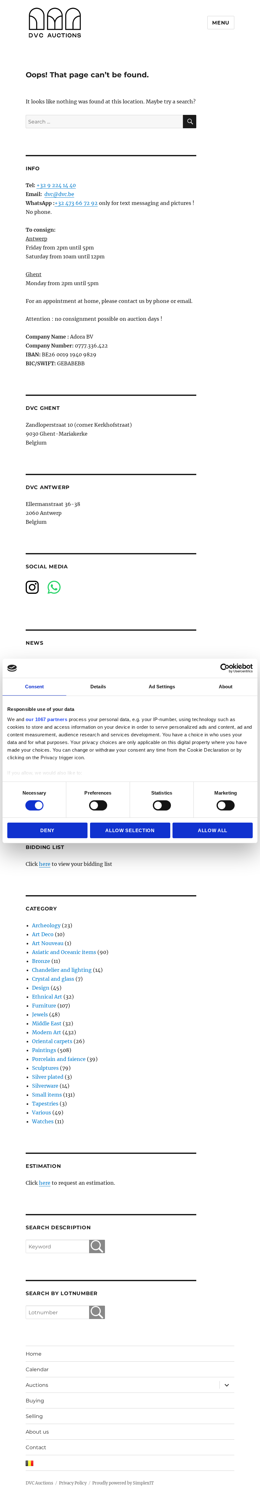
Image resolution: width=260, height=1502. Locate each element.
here (44, 864)
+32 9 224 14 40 (56, 185)
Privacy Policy (73, 1483)
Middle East (47, 1023)
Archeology (46, 925)
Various (41, 1112)
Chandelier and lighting (62, 970)
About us (37, 1432)
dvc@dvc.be (59, 194)
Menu (221, 23)
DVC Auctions (39, 1483)
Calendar (37, 1369)
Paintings (44, 1050)
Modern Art (46, 1032)
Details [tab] (98, 686)
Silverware (45, 1086)
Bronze (41, 961)
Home (34, 1354)
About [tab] (226, 686)
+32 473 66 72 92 (76, 203)
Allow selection (130, 830)
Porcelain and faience (59, 1059)
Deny (47, 830)
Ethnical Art (47, 996)
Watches (43, 1121)
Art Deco (43, 934)
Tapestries (45, 1103)
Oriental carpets (52, 1041)
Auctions (37, 1385)
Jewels (40, 1014)
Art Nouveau (47, 943)
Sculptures (45, 1068)
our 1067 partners (47, 719)
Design (40, 988)
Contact (36, 1447)
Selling (34, 1416)
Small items (47, 1094)
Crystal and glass (53, 979)
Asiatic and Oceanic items (64, 952)
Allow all (212, 830)
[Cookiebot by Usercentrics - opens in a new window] (225, 668)
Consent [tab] (34, 686)
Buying (35, 1401)
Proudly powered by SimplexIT (123, 1483)
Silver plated (47, 1077)
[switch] (98, 805)
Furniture (44, 1005)
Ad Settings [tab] (162, 686)
